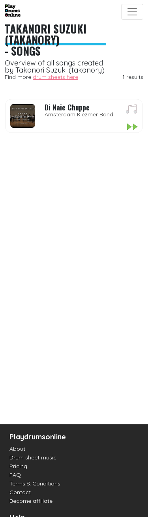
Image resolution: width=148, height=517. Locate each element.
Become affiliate (30, 500)
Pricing (18, 466)
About (17, 448)
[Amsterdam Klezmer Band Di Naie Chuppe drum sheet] (131, 110)
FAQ (15, 474)
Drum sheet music (32, 457)
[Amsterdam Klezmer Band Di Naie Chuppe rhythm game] (132, 127)
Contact (20, 492)
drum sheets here (55, 76)
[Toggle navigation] (132, 12)
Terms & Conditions (34, 483)
